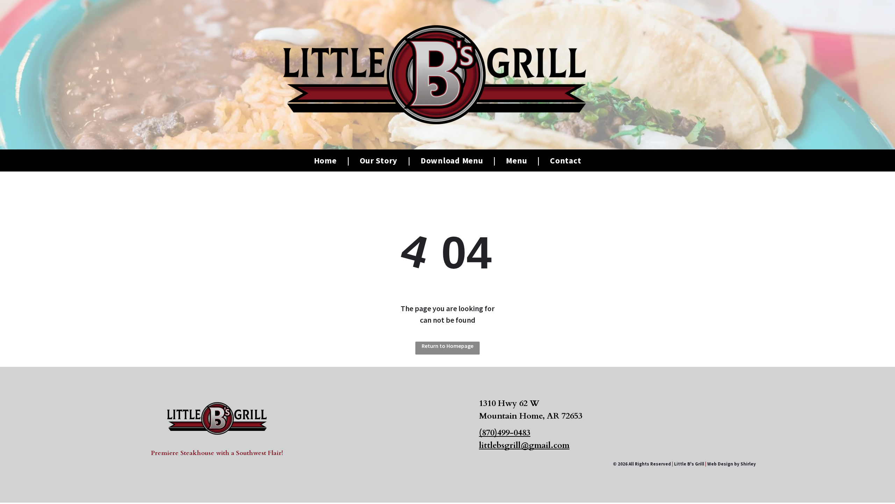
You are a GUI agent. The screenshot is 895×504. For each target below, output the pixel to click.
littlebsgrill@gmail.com (524, 445)
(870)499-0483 (504, 433)
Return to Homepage (447, 345)
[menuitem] (326, 160)
